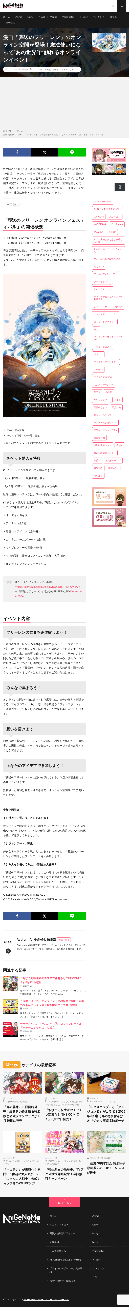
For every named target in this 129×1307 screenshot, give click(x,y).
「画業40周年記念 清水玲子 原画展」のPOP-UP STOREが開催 (106, 1167)
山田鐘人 (56, 69)
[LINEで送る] (72, 152)
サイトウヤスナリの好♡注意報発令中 (108, 297)
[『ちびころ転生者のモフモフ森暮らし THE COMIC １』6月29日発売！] (10, 983)
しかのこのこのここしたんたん (108, 250)
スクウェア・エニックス (106, 314)
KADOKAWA (100, 224)
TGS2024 (98, 231)
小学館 (47, 69)
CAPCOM (99, 216)
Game (30, 16)
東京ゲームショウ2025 (105, 430)
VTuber (83, 16)
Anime (18, 16)
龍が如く (98, 475)
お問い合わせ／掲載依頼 (62, 1280)
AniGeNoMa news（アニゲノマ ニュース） (46, 1299)
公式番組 (10, 23)
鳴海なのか (113, 468)
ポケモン (98, 369)
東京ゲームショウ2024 (105, 422)
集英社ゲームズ (113, 460)
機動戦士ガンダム (102, 445)
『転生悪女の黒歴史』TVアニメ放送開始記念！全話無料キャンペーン (64, 1174)
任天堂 (97, 392)
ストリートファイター (105, 321)
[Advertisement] (64, 104)
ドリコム (98, 354)
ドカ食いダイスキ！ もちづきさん (108, 338)
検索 (120, 186)
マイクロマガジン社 (104, 377)
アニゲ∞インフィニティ (105, 274)
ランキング (98, 16)
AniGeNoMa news (103, 201)
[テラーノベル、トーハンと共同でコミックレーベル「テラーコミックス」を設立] (10, 1029)
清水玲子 (108, 1158)
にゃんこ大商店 (13, 1161)
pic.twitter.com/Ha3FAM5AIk (62, 586)
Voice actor (68, 16)
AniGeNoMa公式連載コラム (107, 209)
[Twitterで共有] (44, 152)
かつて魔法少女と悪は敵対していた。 (108, 240)
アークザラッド (101, 281)
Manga (53, 16)
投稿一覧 (62, 939)
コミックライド (55, 1101)
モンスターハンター (104, 384)
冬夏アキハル (54, 1161)
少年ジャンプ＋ (101, 399)
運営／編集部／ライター (62, 1233)
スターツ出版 (12, 1101)
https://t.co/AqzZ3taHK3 (30, 586)
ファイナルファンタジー (106, 362)
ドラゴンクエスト (102, 346)
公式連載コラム (58, 1250)
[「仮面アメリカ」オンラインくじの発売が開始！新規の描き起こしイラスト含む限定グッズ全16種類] (10, 1006)
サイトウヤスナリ (102, 289)
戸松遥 (117, 399)
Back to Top (64, 1203)
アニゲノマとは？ (59, 1224)
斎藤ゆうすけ (100, 407)
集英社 (97, 460)
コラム (113, 16)
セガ (96, 329)
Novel (42, 16)
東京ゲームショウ (102, 415)
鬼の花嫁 (24, 1101)
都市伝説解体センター (105, 453)
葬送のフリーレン (69, 69)
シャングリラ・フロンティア (108, 306)
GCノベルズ (115, 216)
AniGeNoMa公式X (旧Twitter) (65, 1259)
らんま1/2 (99, 266)
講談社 (119, 445)
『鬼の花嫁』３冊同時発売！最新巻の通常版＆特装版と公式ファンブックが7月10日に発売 (21, 1113)
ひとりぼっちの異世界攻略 (107, 259)
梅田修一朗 (99, 437)
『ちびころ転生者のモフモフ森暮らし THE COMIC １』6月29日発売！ (63, 1114)
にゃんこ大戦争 (29, 1161)
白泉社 (74, 1161)
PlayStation (117, 224)
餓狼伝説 (98, 468)
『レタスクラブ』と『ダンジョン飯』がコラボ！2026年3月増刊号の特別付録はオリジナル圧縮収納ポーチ (106, 1113)
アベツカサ (38, 69)
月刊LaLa (66, 1161)
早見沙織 (116, 407)
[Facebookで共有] (17, 152)
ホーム (6, 16)
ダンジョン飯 (109, 1101)
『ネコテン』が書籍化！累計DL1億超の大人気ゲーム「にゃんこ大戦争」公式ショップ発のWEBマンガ (21, 1176)
